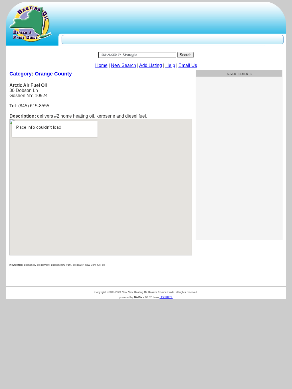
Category (20, 74)
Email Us (188, 65)
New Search (123, 65)
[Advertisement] (239, 117)
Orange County (53, 74)
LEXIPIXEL (166, 297)
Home (101, 65)
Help (170, 65)
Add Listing (150, 65)
